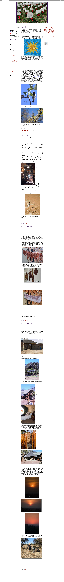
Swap (53, 36)
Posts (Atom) (26, 569)
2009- (47, 27)
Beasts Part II (23, 324)
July (12, 65)
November (13, 55)
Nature (45, 31)
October (13, 56)
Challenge (52, 28)
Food (26, 223)
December (13, 54)
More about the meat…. (25, 135)
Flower (50, 29)
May (12, 67)
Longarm (49, 30)
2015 (53, 27)
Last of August (23, 27)
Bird (24, 223)
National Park (52, 30)
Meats (22, 227)
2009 (12, 75)
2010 (12, 74)
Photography (51, 31)
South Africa (30, 223)
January (13, 72)
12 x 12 (45, 27)
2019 (12, 43)
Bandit (50, 28)
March (13, 70)
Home (11, 24)
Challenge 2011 (46, 29)
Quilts (49, 36)
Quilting (46, 36)
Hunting (25, 320)
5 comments (30, 130)
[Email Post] (33, 130)
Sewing (51, 36)
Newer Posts (23, 567)
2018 (12, 44)
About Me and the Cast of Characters (18, 24)
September (13, 57)
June (12, 66)
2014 (51, 27)
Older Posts (41, 567)
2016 (45, 28)
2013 (49, 27)
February (13, 71)
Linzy (46, 30)
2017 (47, 28)
